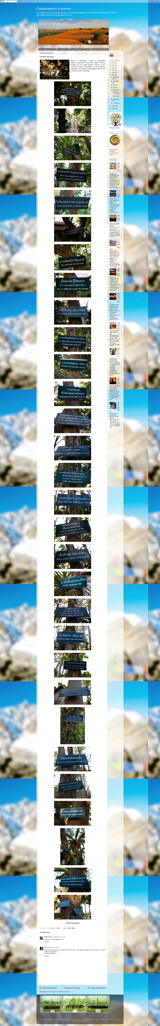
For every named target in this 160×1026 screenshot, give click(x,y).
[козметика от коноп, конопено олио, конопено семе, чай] (115, 154)
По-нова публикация (48, 988)
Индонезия (116, 96)
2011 (113, 106)
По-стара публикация (96, 988)
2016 (113, 65)
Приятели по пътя (63, 49)
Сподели (72, 49)
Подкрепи (80, 49)
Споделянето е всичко (53, 8)
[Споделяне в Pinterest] (74, 928)
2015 (113, 67)
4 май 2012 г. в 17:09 (58, 937)
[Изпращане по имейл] (67, 928)
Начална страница (45, 49)
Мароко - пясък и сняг (118, 326)
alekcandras (48, 937)
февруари (116, 99)
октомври (116, 81)
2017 (113, 63)
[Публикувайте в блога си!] (69, 928)
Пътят (54, 49)
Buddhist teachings (116, 92)
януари (115, 103)
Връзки (87, 49)
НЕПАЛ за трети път (118, 352)
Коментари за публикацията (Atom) (59, 991)
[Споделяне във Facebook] (73, 928)
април (115, 90)
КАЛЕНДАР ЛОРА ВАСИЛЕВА (100, 49)
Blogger (85, 1021)
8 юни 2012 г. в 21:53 (53, 947)
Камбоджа (118, 380)
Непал (118, 191)
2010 (113, 108)
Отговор (46, 942)
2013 (113, 72)
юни (114, 85)
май (114, 87)
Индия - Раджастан (118, 218)
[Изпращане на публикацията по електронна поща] (64, 928)
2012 (113, 75)
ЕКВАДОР (118, 270)
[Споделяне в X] (71, 928)
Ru (45, 947)
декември (116, 77)
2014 (113, 70)
